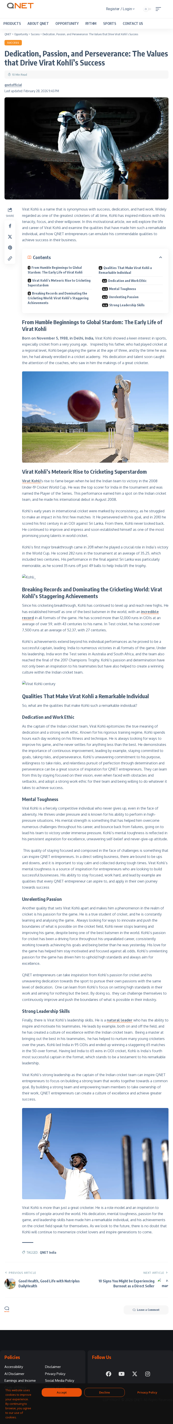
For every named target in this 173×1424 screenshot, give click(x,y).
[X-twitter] (134, 1373)
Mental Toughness (122, 289)
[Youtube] (121, 1373)
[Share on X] (10, 236)
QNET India (48, 1252)
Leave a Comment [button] (148, 1310)
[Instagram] (147, 1373)
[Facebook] (108, 1373)
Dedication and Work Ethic (127, 281)
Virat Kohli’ (31, 481)
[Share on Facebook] (10, 225)
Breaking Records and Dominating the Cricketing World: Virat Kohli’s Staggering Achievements (58, 298)
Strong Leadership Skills (127, 305)
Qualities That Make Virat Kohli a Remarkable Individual (125, 270)
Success (13, 42)
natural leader (119, 1020)
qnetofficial (13, 85)
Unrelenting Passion (124, 297)
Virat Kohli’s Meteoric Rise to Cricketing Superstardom (59, 283)
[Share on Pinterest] (10, 247)
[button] (159, 9)
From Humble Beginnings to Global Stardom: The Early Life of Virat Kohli (55, 270)
